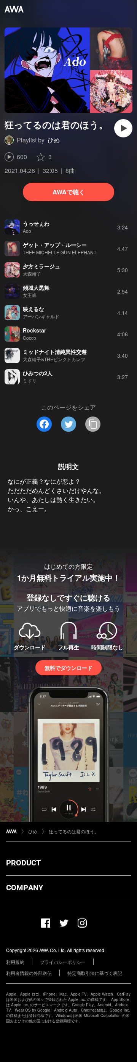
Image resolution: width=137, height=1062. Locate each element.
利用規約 (15, 962)
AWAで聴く (69, 191)
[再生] (123, 128)
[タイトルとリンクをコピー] (92, 424)
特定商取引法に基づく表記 (94, 973)
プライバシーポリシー (63, 962)
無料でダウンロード (68, 667)
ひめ (54, 140)
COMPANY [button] (24, 887)
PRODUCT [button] (23, 862)
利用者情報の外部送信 (29, 973)
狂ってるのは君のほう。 (74, 831)
